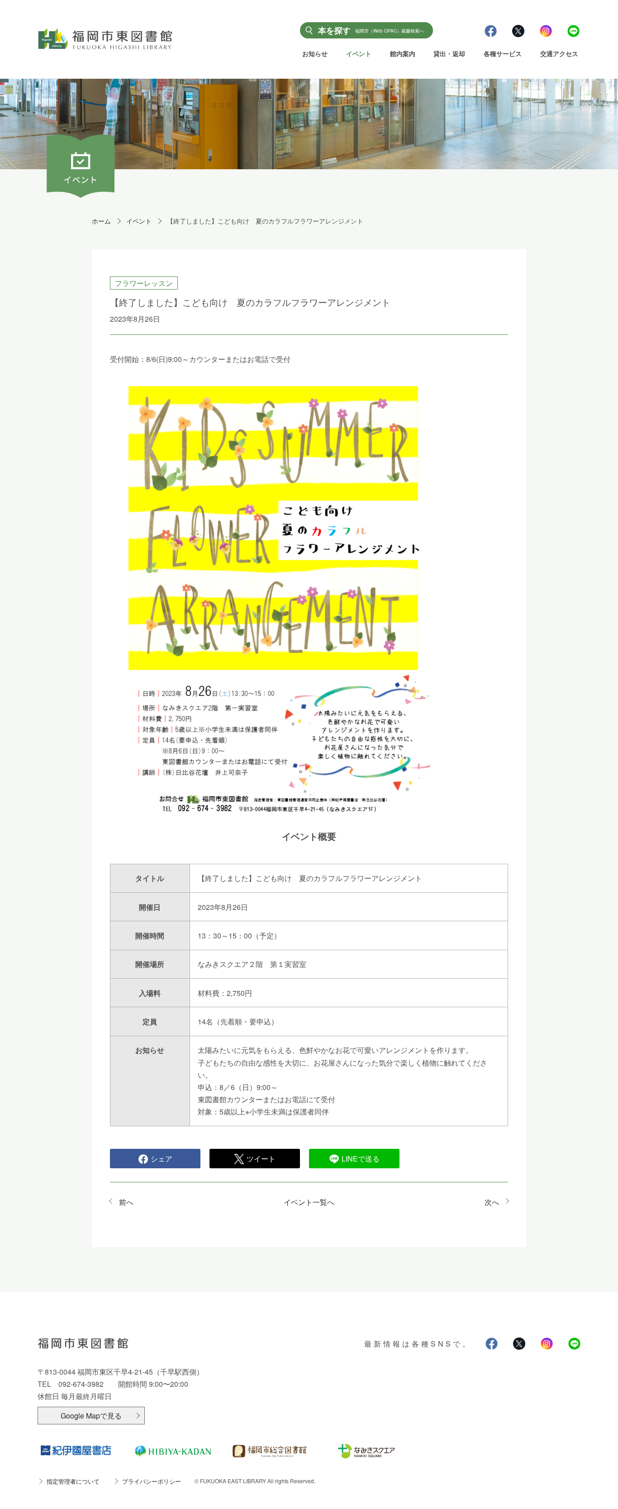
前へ (126, 1202)
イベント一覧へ (309, 1202)
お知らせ (315, 53)
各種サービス (503, 53)
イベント (358, 53)
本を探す (371, 30)
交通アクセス (559, 53)
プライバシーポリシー (151, 1481)
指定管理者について (73, 1481)
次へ (492, 1202)
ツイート (261, 1158)
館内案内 (402, 53)
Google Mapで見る (91, 1415)
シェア (161, 1158)
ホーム (101, 220)
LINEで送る (361, 1158)
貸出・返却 (449, 53)
